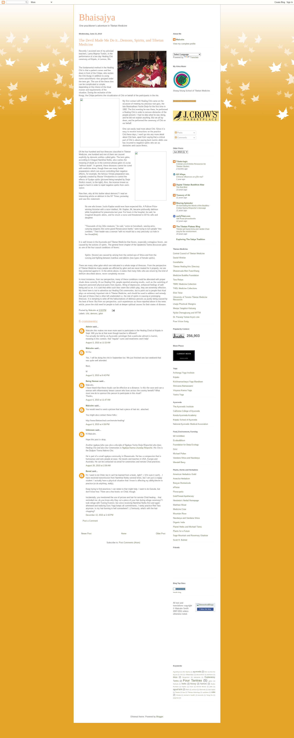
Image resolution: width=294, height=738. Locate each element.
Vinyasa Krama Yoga (182, 390)
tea (184, 692)
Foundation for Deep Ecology (186, 445)
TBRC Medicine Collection (184, 284)
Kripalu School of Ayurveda (185, 420)
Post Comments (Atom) (129, 542)
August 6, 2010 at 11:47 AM (98, 400)
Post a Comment (90, 521)
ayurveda (197, 671)
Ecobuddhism (179, 440)
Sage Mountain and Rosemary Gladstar (190, 535)
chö (87, 313)
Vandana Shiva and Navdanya (186, 458)
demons (93, 313)
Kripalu (176, 377)
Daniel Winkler (179, 258)
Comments (182, 137)
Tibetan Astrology (194, 692)
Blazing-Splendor (184, 203)
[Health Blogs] (179, 589)
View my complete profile (184, 44)
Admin (89, 327)
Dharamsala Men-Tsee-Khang (186, 271)
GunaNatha (178, 262)
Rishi (187, 689)
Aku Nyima (186, 672)
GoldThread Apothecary (183, 496)
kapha (184, 686)
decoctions (200, 674)
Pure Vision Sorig (180, 321)
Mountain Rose (179, 513)
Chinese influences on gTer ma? (189, 177)
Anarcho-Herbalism (181, 478)
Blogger (159, 716)
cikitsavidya (190, 674)
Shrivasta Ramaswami (183, 386)
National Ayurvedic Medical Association (190, 424)
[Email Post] (113, 310)
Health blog (177, 592)
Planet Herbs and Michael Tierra (187, 527)
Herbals (175, 684)
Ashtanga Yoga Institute (183, 373)
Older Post (160, 533)
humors (203, 684)
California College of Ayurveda (186, 411)
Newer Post (86, 533)
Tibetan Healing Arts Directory (186, 266)
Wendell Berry (179, 462)
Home (123, 533)
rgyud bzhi (177, 689)
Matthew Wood (179, 505)
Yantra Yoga (178, 394)
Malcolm (90, 348)
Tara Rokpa (178, 280)
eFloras (176, 487)
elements (197, 677)
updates (206, 692)
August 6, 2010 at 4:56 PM (97, 424)
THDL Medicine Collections (185, 288)
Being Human (92, 381)
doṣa (175, 677)
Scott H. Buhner (180, 540)
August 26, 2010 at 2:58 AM (98, 465)
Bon (206, 672)
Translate (194, 57)
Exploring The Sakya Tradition (190, 239)
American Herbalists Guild (184, 474)
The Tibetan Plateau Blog (188, 226)
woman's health (189, 695)
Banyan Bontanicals (182, 483)
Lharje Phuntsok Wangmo (184, 304)
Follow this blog (205, 609)
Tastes (177, 692)
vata (213, 692)
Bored (88, 471)
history (193, 684)
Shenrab (202, 689)
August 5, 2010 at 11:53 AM (98, 342)
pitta (211, 686)
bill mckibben (179, 436)
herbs (184, 684)
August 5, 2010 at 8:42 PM (97, 375)
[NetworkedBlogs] (205, 605)
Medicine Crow (179, 509)
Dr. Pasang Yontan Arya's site (186, 317)
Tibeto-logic (182, 161)
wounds (200, 695)
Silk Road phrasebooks (186, 219)
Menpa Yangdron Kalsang (184, 308)
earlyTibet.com (183, 216)
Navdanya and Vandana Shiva (186, 518)
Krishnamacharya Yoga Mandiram (188, 381)
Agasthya (176, 672)
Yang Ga (209, 695)
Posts (180, 133)
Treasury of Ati (183, 195)
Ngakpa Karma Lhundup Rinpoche (137, 448)
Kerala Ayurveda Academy (184, 415)
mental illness (201, 686)
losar (191, 686)
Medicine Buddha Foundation (186, 275)
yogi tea (176, 698)
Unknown (90, 430)
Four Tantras (192, 680)
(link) (95, 234)
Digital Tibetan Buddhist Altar (190, 185)
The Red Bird (181, 187)
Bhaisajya (97, 17)
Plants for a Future (181, 531)
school (194, 689)
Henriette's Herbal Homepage (186, 500)
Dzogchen (186, 677)
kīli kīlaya (180, 174)
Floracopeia (178, 492)
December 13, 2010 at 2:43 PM (99, 515)
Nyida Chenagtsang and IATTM (187, 313)
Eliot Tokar (178, 293)
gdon (101, 313)
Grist (175, 449)
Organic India (179, 522)
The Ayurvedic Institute (183, 406)
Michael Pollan (179, 453)
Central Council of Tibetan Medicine (189, 253)
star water (211, 689)
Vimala (178, 695)
